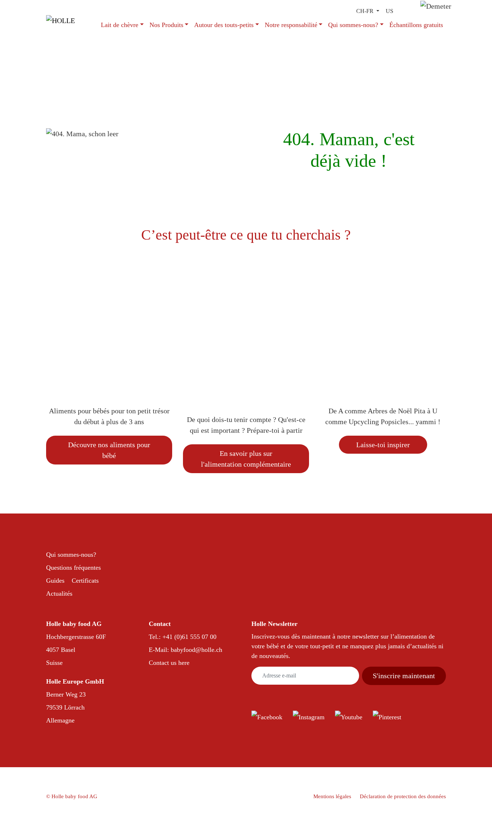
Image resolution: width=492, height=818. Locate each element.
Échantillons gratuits (416, 24)
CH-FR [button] (365, 11)
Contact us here (169, 662)
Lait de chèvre (119, 24)
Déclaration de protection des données (403, 796)
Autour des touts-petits (224, 24)
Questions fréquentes (73, 567)
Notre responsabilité (291, 24)
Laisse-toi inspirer (383, 445)
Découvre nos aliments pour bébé (109, 450)
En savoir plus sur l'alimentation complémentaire (246, 458)
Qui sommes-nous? (353, 24)
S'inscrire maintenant (404, 676)
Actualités (59, 593)
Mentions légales (332, 796)
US (389, 11)
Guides (55, 580)
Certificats (85, 580)
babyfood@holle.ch (196, 649)
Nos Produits (166, 24)
